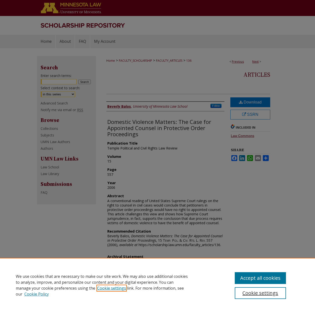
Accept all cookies (260, 278)
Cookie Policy (36, 294)
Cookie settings (111, 288)
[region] (157, 285)
